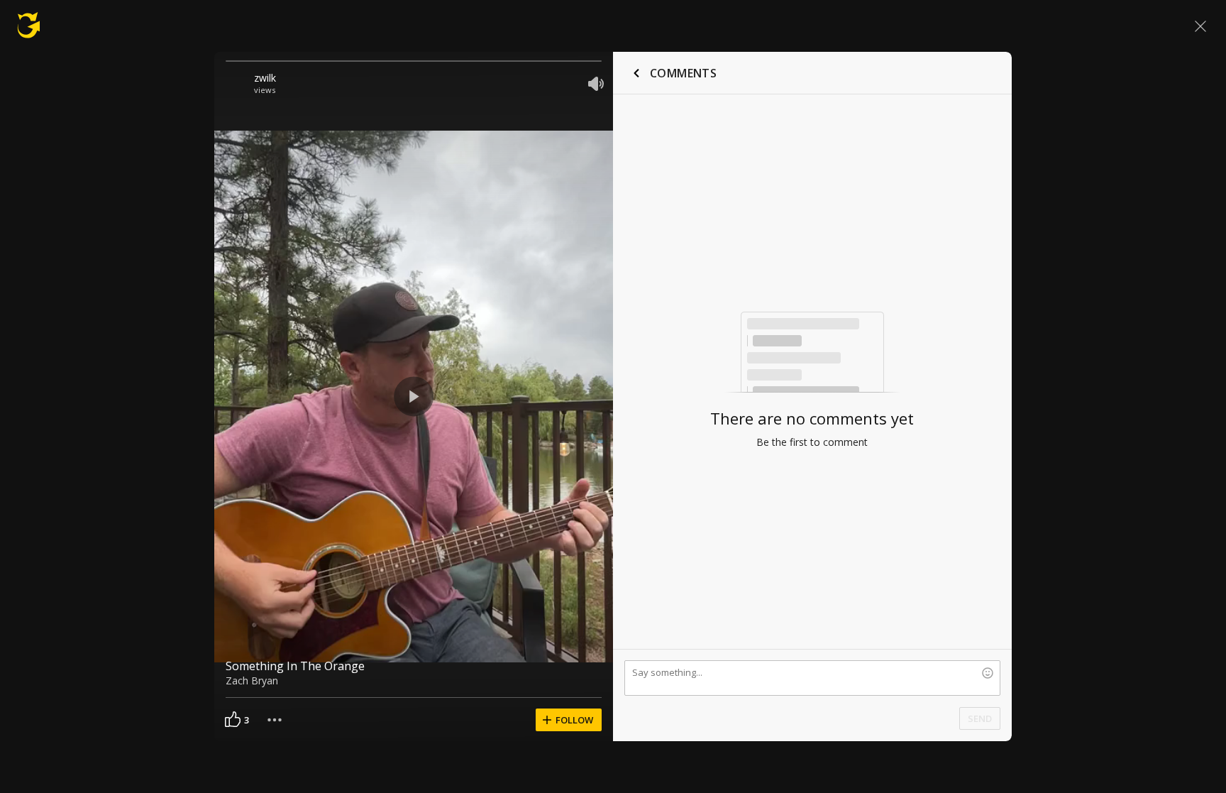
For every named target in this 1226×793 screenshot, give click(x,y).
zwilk (265, 77)
